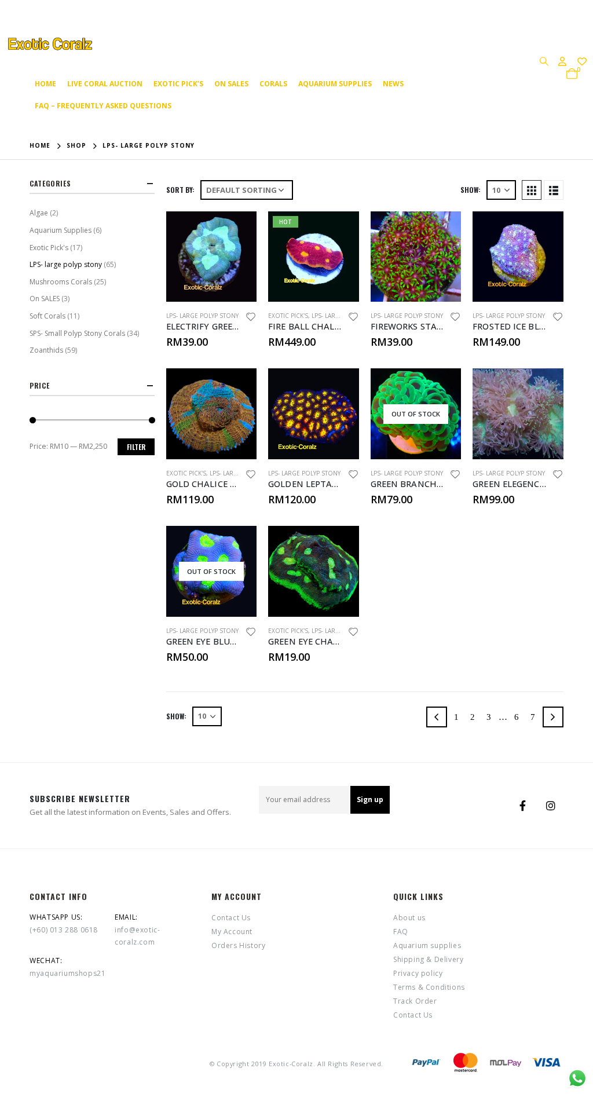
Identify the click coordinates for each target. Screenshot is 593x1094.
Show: (470, 190)
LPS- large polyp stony (202, 316)
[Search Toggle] (544, 61)
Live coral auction (104, 84)
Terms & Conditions (429, 987)
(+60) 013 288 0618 (64, 930)
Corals (273, 84)
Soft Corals (47, 316)
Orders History (238, 945)
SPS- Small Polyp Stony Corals (77, 333)
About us (409, 918)
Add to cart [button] (237, 230)
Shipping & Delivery (428, 959)
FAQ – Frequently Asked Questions (103, 106)
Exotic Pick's (288, 316)
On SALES (231, 84)
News (393, 84)
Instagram (550, 805)
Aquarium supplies (335, 84)
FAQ (400, 931)
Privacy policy (417, 973)
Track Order (415, 1001)
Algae (39, 213)
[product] (211, 256)
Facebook (523, 805)
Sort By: (180, 190)
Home (45, 84)
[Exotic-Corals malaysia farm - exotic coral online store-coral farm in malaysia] (49, 43)
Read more (441, 387)
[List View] (553, 190)
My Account (231, 931)
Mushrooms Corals (61, 282)
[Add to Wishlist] (251, 318)
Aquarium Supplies (60, 230)
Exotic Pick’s (178, 84)
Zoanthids (46, 350)
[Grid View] (531, 190)
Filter (136, 447)
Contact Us (231, 918)
